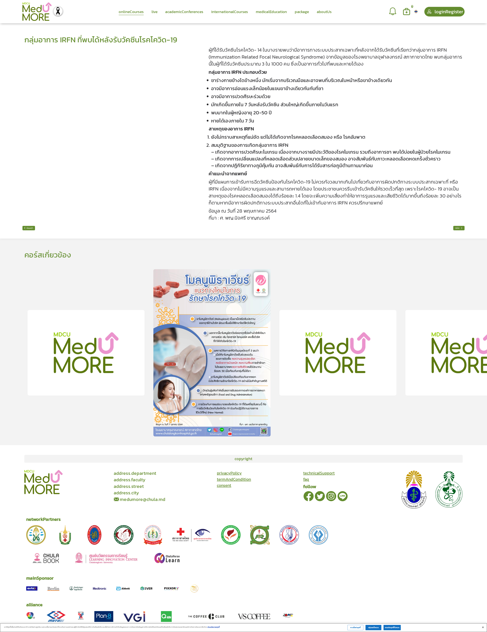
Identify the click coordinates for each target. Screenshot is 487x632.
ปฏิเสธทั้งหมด (373, 627)
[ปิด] (483, 627)
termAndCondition (234, 479)
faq (306, 479)
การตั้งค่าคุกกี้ (355, 627)
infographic (108, 473)
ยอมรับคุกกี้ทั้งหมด (392, 627)
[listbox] (393, 12)
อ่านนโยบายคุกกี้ (213, 627)
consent (224, 485)
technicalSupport (319, 473)
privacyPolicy (229, 473)
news (93, 473)
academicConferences (68, 473)
